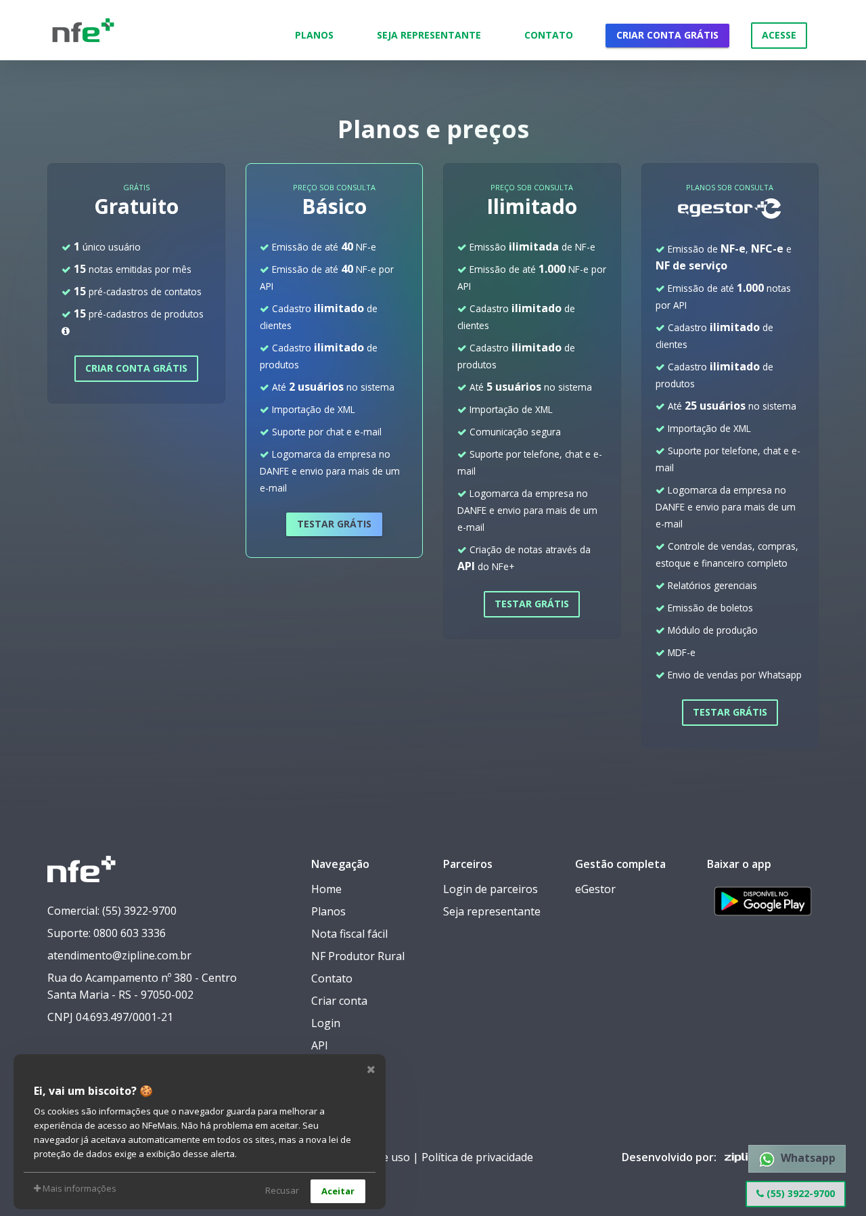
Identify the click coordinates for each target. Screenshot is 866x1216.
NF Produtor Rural (358, 956)
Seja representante (492, 911)
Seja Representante (429, 34)
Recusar (282, 1190)
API (319, 1045)
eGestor (595, 889)
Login (325, 1023)
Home (326, 889)
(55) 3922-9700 (799, 1193)
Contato (548, 34)
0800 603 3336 (129, 933)
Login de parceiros (490, 889)
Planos (314, 34)
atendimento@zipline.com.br (119, 955)
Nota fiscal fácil (349, 933)
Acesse (779, 34)
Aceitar (338, 1191)
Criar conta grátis (667, 34)
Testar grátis (334, 523)
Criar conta (339, 1000)
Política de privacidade (477, 1157)
